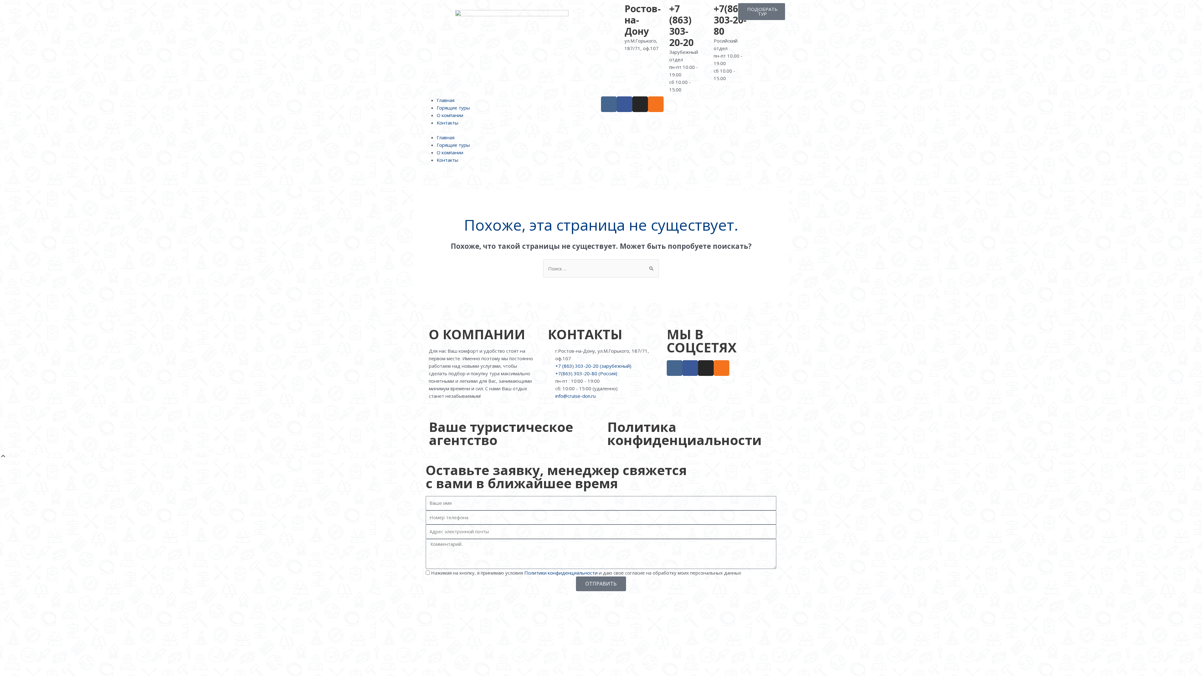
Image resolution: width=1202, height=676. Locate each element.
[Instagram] (640, 104)
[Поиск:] (601, 268)
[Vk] (609, 104)
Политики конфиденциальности (561, 573)
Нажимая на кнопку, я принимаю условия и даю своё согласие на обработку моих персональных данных (586, 573)
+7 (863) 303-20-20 (681, 25)
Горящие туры (453, 108)
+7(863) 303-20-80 (730, 20)
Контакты (447, 123)
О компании (450, 115)
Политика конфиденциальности (684, 433)
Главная (446, 100)
